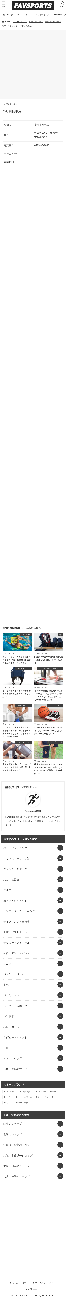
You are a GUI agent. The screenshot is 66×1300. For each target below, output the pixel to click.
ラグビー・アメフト (15, 1037)
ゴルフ (7, 890)
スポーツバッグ (12, 1058)
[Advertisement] (33, 64)
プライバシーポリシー (45, 1283)
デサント (56, 1092)
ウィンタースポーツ (15, 869)
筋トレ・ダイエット (15, 900)
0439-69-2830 (41, 145)
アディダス (27, 1092)
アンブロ (42, 1092)
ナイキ (9, 1097)
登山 (6, 1047)
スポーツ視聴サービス (16, 1068)
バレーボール (11, 1026)
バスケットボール (13, 974)
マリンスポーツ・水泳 (16, 858)
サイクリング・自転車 (16, 921)
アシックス (11, 1092)
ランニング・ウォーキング (19, 911)
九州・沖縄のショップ (16, 1176)
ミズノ (9, 1103)
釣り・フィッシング (15, 847)
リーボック (23, 1103)
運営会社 (26, 1283)
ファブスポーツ (26, 1295)
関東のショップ (12, 1123)
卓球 (6, 984)
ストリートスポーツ (15, 1005)
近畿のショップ (12, 1134)
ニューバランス (25, 1097)
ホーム (15, 1283)
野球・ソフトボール (15, 932)
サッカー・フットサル (16, 942)
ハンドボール (11, 1016)
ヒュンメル (43, 1097)
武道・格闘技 (11, 879)
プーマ (57, 1097)
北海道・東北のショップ (17, 1144)
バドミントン (11, 995)
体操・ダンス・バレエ (16, 953)
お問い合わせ (34, 1289)
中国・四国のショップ (16, 1165)
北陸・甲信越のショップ (17, 1155)
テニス (7, 963)
